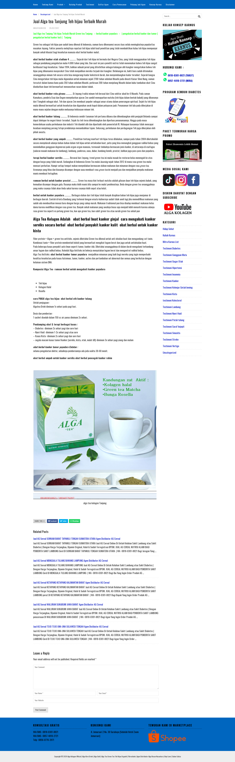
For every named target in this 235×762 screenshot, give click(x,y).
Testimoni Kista (170, 294)
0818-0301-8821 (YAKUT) (181, 75)
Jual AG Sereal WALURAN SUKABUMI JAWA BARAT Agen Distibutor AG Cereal (68, 604)
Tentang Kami (47, 4)
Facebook (53, 521)
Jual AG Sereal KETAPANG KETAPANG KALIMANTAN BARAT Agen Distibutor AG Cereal (71, 582)
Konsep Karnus (155, 4)
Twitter (64, 521)
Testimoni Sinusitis (171, 333)
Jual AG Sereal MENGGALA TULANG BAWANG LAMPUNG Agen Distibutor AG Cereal (70, 560)
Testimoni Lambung (172, 307)
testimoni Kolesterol (172, 300)
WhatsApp (75, 521)
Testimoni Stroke (171, 339)
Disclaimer (170, 4)
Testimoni (90, 4)
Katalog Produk (75, 4)
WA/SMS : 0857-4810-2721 (45, 736)
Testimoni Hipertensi (172, 268)
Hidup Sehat (168, 229)
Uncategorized (45, 14)
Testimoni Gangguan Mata (175, 255)
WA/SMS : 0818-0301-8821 (45, 732)
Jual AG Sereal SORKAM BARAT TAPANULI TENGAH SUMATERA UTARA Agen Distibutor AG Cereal (76, 538)
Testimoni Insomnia (171, 274)
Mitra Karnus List (171, 242)
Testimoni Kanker (171, 281)
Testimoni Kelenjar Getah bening (178, 287)
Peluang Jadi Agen (137, 4)
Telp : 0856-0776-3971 (43, 740)
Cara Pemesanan (119, 4)
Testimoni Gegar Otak (173, 261)
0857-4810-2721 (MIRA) (180, 80)
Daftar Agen (103, 4)
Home (35, 4)
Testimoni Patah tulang (173, 320)
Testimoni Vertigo (171, 346)
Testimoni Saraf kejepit (173, 326)
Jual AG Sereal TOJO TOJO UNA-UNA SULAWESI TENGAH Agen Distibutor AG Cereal (70, 626)
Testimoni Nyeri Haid (172, 313)
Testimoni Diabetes (171, 248)
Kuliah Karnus (169, 235)
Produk (60, 4)
